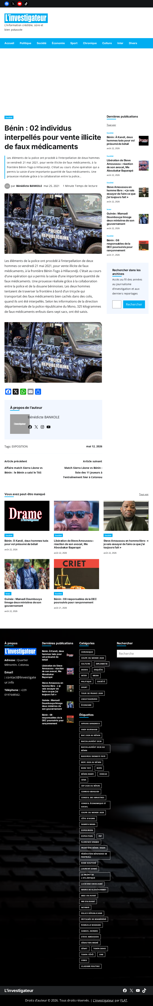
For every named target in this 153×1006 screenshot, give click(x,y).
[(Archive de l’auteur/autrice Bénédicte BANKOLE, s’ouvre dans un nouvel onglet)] (7, 188)
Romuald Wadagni (91, 925)
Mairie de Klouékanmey (93, 889)
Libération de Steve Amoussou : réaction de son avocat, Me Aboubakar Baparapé (120, 165)
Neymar (85, 907)
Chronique (87, 652)
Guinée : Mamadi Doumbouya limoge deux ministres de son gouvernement (120, 218)
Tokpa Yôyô (87, 954)
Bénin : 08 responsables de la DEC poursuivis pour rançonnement (120, 245)
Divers (84, 669)
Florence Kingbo (90, 842)
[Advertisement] (76, 80)
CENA (83, 779)
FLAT (123, 1000)
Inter (109, 209)
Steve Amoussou (90, 936)
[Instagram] (42, 427)
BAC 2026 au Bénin (90, 735)
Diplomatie (101, 663)
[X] (13, 3)
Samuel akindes (89, 931)
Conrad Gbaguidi (90, 791)
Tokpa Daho (99, 948)
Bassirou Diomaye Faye (93, 756)
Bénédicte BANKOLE (29, 186)
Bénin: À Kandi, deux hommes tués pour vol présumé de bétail (121, 140)
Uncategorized (89, 699)
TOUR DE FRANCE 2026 (92, 693)
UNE (101, 954)
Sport (84, 687)
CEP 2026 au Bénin (90, 785)
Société (9, 117)
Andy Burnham (89, 729)
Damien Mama (88, 824)
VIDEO (84, 960)
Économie (86, 705)
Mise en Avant (88, 895)
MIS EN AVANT (88, 901)
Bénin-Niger (87, 774)
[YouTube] (19, 3)
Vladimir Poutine (90, 966)
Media (96, 675)
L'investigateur (18, 990)
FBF (100, 836)
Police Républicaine (91, 913)
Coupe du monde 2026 (92, 812)
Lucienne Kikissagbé (92, 883)
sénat (84, 948)
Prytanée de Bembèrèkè (93, 919)
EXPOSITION (20, 446)
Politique (86, 681)
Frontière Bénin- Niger (93, 847)
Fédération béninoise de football (94, 855)
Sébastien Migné (90, 942)
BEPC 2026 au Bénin (91, 762)
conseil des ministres (92, 797)
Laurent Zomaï (89, 868)
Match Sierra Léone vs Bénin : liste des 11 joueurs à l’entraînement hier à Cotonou (82, 472)
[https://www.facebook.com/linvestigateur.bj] (125, 990)
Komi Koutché (88, 863)
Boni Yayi (86, 768)
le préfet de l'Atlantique (88, 876)
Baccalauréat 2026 (91, 741)
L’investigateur (103, 1000)
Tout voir (111, 124)
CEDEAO (103, 774)
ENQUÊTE (98, 669)
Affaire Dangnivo (90, 723)
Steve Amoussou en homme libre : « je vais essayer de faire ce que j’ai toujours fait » (121, 192)
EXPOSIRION (87, 830)
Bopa (99, 768)
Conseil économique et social (93, 805)
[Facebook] (6, 3)
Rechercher (134, 304)
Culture (85, 663)
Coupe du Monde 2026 (92, 658)
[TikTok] (26, 3)
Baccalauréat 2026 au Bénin (93, 749)
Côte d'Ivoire (88, 818)
